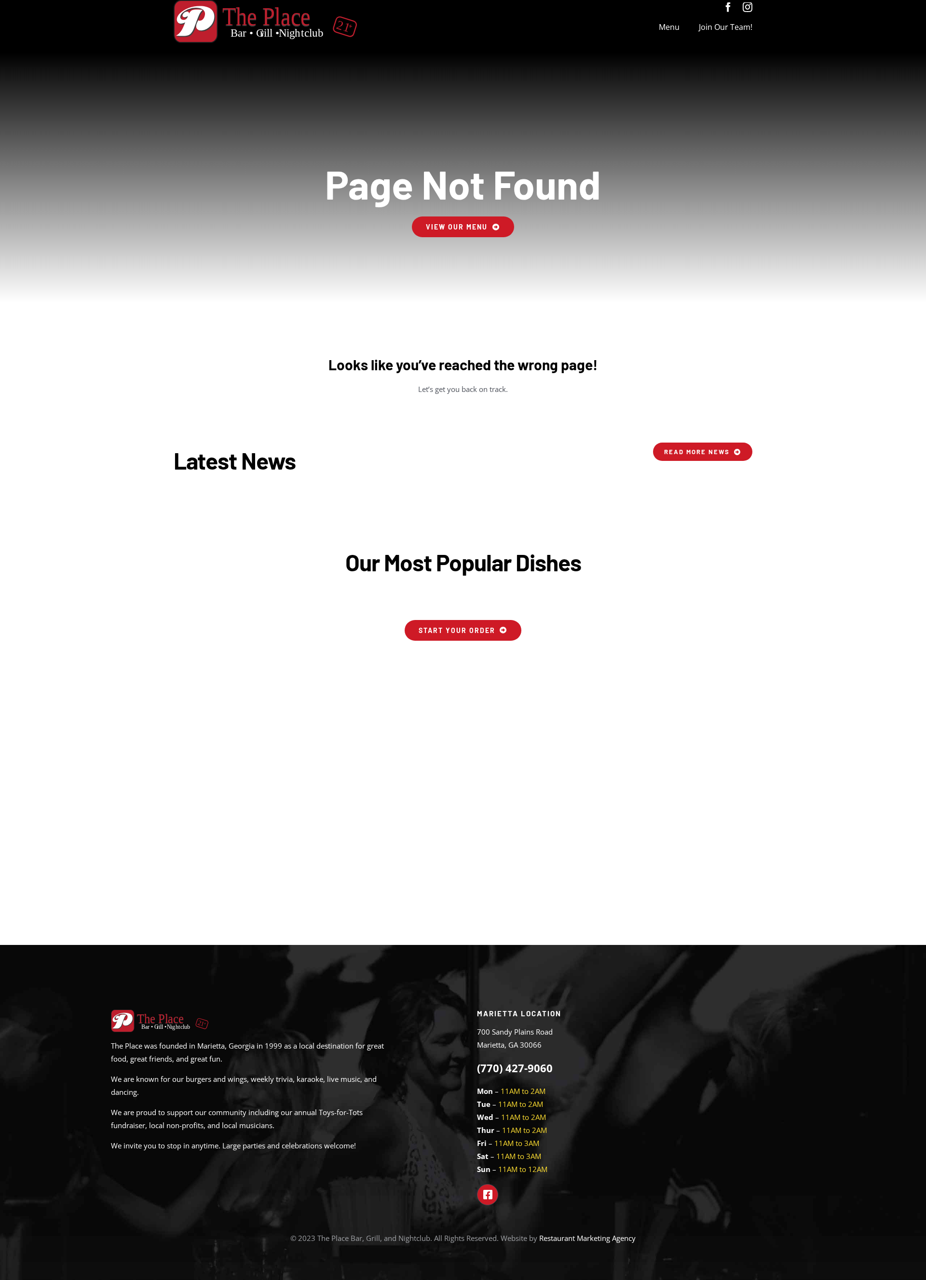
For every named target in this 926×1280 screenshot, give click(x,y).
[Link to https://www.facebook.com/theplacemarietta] (487, 1194)
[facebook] (728, 7)
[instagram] (747, 7)
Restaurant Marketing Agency (587, 1238)
